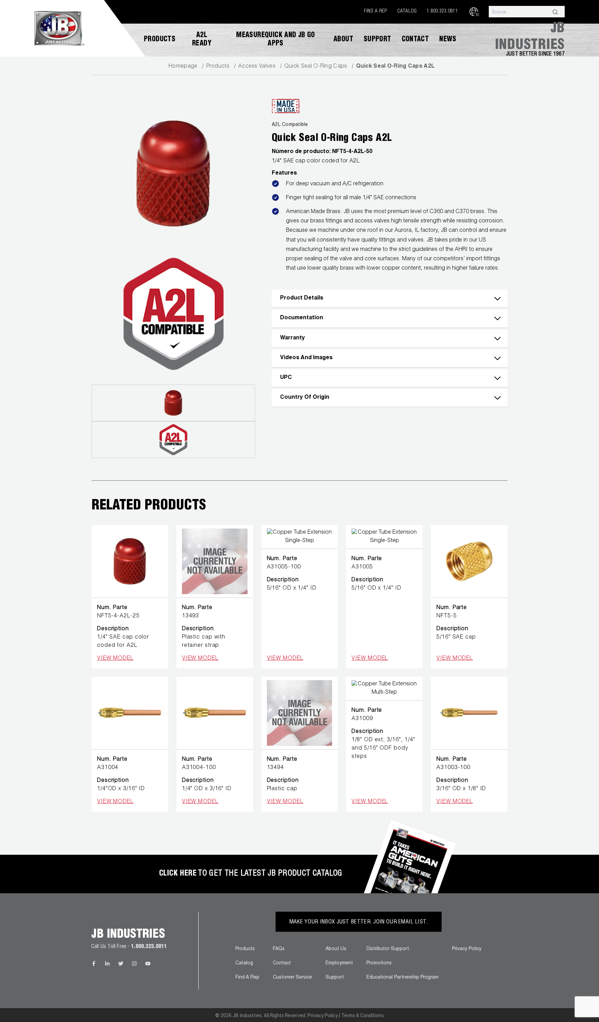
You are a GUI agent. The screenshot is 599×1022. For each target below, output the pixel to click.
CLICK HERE (178, 874)
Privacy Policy (466, 949)
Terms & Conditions (362, 1015)
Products (159, 39)
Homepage (182, 66)
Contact (415, 39)
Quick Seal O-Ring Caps (315, 66)
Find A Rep (375, 11)
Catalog (407, 11)
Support (377, 39)
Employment (339, 963)
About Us (335, 949)
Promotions (379, 963)
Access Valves (257, 66)
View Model (115, 658)
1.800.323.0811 (442, 11)
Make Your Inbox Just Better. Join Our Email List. (358, 922)
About (343, 39)
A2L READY (201, 40)
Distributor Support (387, 949)
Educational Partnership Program (402, 977)
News (448, 39)
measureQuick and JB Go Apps (275, 40)
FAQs (279, 949)
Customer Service (292, 977)
